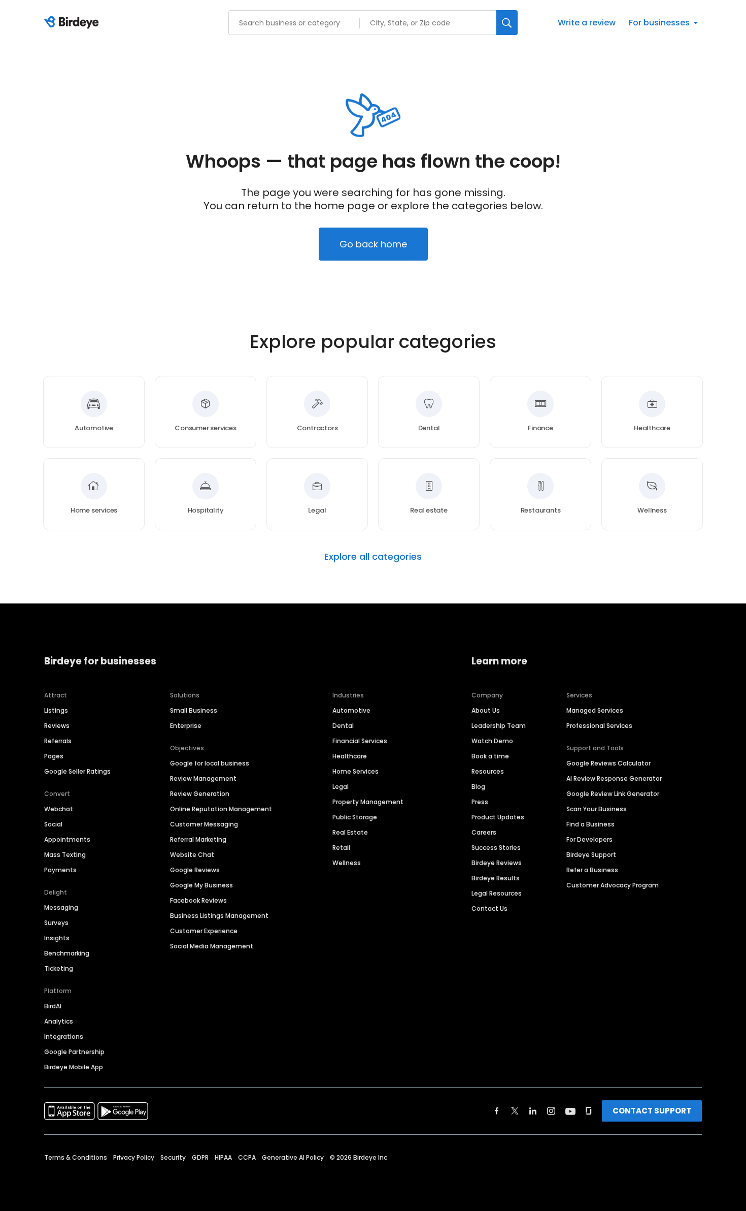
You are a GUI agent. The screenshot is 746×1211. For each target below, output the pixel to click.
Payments (60, 870)
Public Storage (354, 817)
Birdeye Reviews (496, 862)
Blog (478, 786)
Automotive (351, 710)
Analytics (58, 1021)
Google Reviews (195, 870)
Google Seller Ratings (77, 771)
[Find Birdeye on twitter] (515, 1111)
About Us (485, 710)
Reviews (57, 725)
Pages (53, 756)
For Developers (589, 839)
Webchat (58, 809)
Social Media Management (211, 946)
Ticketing (58, 968)
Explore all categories (373, 557)
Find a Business (590, 824)
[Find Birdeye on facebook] (497, 1111)
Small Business (193, 710)
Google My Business (201, 885)
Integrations (63, 1036)
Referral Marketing (198, 839)
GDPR (200, 1157)
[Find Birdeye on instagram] (551, 1111)
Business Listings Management (219, 915)
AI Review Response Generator (614, 778)
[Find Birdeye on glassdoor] (589, 1111)
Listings (56, 710)
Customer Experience (204, 931)
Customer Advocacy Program (612, 885)
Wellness (346, 862)
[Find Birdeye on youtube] (570, 1111)
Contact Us (489, 908)
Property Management (367, 802)
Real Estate (350, 832)
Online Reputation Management (221, 809)
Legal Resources (496, 893)
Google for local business (209, 763)
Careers (483, 832)
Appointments (67, 839)
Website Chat (192, 854)
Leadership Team (498, 725)
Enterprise (185, 725)
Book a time (490, 756)
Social (53, 824)
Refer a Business (592, 870)
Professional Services (599, 725)
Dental (343, 725)
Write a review (587, 22)
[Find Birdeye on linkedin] (533, 1111)
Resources (487, 771)
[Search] (507, 22)
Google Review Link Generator (612, 793)
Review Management (203, 778)
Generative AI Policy (293, 1157)
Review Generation (199, 793)
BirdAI (52, 1006)
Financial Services (359, 741)
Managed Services (594, 710)
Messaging (61, 907)
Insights (57, 938)
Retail (341, 847)
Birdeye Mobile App (73, 1067)
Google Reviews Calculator (608, 763)
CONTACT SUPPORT (652, 1110)
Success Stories (496, 847)
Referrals (58, 741)
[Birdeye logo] (73, 23)
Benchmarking (66, 953)
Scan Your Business (596, 809)
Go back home (373, 244)
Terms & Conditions (75, 1157)
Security (173, 1157)
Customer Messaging (204, 824)
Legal (340, 786)
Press (479, 802)
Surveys (56, 922)
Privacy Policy (133, 1157)
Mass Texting (65, 854)
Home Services (355, 771)
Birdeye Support (591, 854)
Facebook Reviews (198, 900)
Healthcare (349, 756)
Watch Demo (492, 741)
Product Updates (497, 817)
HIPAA (223, 1157)
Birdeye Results (495, 878)
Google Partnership (74, 1051)
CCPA (247, 1157)
